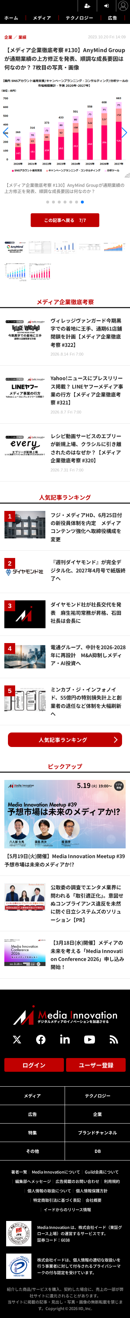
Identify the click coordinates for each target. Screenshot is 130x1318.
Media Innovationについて (56, 1172)
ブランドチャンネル (97, 1132)
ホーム (11, 17)
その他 (32, 1151)
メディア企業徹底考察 (65, 301)
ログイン (34, 1065)
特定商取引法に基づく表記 (57, 1200)
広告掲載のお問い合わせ (77, 1181)
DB (98, 1151)
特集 (32, 1132)
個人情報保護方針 (92, 1190)
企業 (97, 1114)
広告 (112, 17)
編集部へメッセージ (33, 1181)
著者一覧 (19, 1172)
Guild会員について (102, 1172)
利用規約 (112, 1181)
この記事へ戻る (65, 220)
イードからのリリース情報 (67, 1209)
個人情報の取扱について (49, 1190)
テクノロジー (80, 17)
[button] (19, 133)
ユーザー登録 (96, 1065)
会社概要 (93, 1200)
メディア (42, 17)
